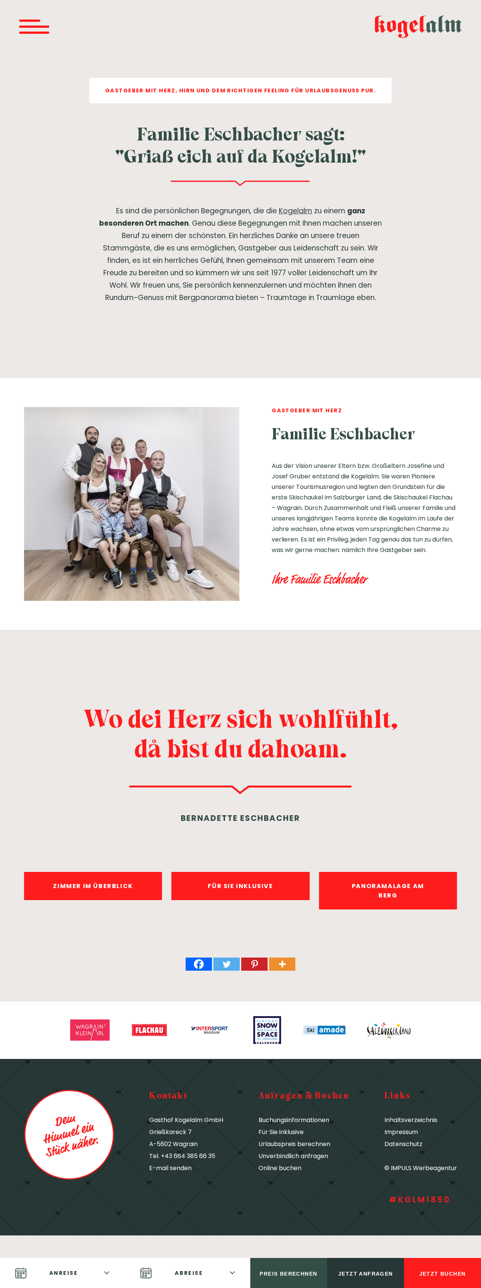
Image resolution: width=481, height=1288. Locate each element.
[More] (282, 964)
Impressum (401, 1132)
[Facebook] (199, 964)
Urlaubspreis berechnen (294, 1144)
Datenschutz (403, 1144)
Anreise (63, 1273)
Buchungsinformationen (294, 1120)
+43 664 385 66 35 (188, 1156)
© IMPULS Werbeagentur (420, 1168)
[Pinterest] (254, 964)
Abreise (189, 1273)
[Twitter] (226, 964)
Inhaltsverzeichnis (410, 1120)
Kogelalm (295, 211)
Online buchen (280, 1168)
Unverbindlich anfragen (293, 1156)
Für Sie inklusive (281, 1132)
